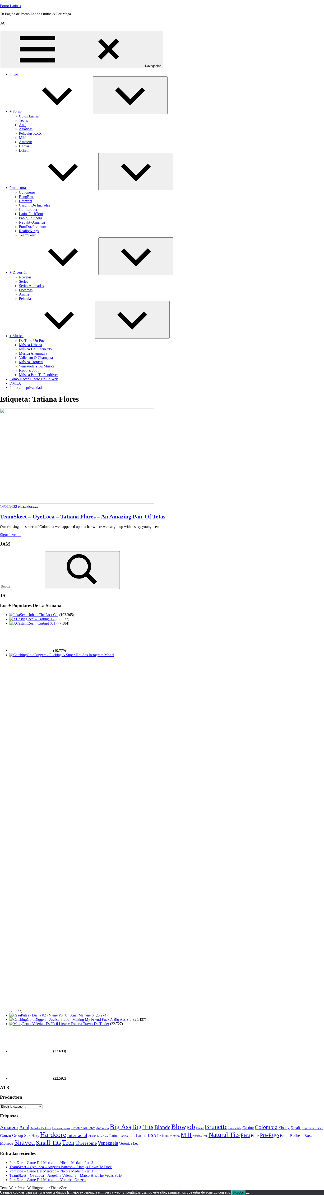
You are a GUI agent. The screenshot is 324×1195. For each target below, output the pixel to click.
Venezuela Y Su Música (37, 366)
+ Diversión (18, 272)
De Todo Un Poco (32, 341)
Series (23, 281)
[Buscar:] (22, 586)
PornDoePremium (32, 227)
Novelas (25, 277)
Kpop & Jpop (29, 370)
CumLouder (28, 209)
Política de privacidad (25, 388)
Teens (23, 120)
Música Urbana (30, 345)
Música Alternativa (33, 353)
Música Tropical (31, 362)
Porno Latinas (10, 6)
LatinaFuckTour (31, 214)
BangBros (26, 197)
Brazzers (25, 201)
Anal (22, 125)
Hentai (24, 146)
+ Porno (15, 111)
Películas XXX (30, 133)
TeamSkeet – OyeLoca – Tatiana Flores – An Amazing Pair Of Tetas (82, 516)
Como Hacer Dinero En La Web (33, 379)
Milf (22, 138)
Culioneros (27, 192)
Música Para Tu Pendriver (38, 375)
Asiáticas (25, 129)
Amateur (25, 142)
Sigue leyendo (10, 535)
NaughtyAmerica (32, 222)
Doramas (25, 290)
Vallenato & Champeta (36, 358)
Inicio (13, 74)
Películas (25, 298)
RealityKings (29, 231)
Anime (24, 294)
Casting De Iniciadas (34, 205)
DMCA (15, 383)
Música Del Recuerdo (35, 349)
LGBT (24, 150)
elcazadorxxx (28, 506)
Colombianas (29, 116)
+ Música (16, 336)
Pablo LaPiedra (30, 218)
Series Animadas (31, 286)
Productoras (18, 188)
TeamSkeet (27, 235)
